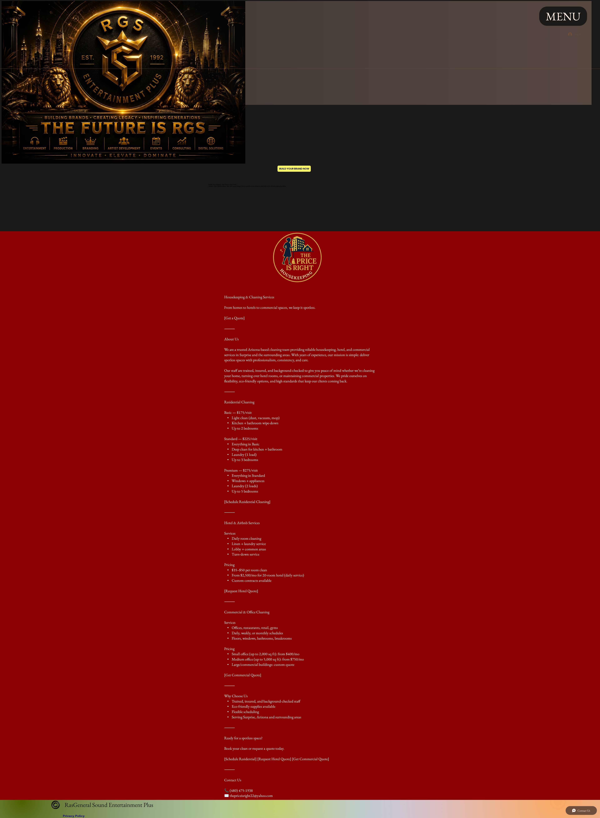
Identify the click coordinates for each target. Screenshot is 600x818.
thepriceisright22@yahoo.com (251, 795)
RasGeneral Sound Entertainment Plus (108, 805)
